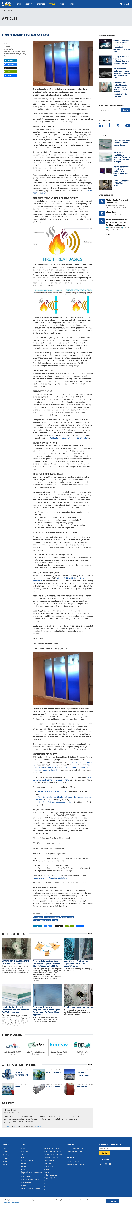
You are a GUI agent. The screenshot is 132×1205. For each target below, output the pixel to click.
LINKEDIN (10, 60)
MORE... (90, 934)
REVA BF (18, 1086)
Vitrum (46, 1190)
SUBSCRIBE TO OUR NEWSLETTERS (111, 105)
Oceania (46, 1169)
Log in (9, 1126)
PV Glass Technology (50, 1175)
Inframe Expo (111, 212)
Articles (52, 4)
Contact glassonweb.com (74, 1152)
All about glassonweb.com (75, 1148)
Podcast (46, 1172)
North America (48, 1166)
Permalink (38, 1126)
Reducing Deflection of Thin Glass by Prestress (121, 183)
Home (4, 10)
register (16, 1126)
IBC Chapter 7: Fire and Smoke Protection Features (69, 438)
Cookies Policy (6, 1202)
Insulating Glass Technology (53, 1148)
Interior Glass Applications (52, 1151)
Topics (62, 4)
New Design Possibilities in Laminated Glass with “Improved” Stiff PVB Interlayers (15, 1009)
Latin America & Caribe (51, 1157)
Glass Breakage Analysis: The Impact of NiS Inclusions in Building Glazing (76, 963)
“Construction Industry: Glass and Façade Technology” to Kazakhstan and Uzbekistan (116, 222)
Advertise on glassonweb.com (76, 1164)
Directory (28, 4)
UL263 (43, 193)
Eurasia (23, 1163)
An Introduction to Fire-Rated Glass (52, 792)
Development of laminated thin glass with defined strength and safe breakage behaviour (121, 73)
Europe (23, 1166)
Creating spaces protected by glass (78, 1007)
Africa (23, 1148)
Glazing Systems (68, 917)
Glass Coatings (26, 1177)
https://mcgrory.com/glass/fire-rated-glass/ (50, 878)
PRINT (9, 71)
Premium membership (73, 1161)
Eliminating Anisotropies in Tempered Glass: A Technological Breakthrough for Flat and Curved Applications (47, 1011)
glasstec (23, 1186)
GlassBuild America (27, 1183)
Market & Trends (49, 1160)
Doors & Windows (27, 1160)
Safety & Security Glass (43, 920)
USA (55, 920)
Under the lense (49, 1181)
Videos (46, 1187)
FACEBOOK (11, 64)
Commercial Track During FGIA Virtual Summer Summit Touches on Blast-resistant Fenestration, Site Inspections (120, 89)
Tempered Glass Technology (52, 1178)
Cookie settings (15, 1202)
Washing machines (53, 1086)
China (23, 1157)
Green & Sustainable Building (30, 1189)
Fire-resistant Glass (53, 917)
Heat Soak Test (82, 1086)
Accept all (113, 1201)
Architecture (25, 1151)
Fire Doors (39, 917)
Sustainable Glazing (53, 1072)
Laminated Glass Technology (53, 1154)
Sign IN (127, 4)
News (19, 4)
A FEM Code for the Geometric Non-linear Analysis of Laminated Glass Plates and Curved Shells (46, 963)
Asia (22, 1154)
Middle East (47, 1163)
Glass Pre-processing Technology (31, 1180)
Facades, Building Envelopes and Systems (31, 1173)
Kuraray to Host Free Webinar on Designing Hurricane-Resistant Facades (121, 59)
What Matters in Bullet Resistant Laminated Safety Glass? (15, 962)
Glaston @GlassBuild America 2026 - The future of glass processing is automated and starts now (121, 46)
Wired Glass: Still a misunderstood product (55, 802)
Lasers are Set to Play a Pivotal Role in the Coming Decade (121, 142)
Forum (71, 4)
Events (23, 1169)
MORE (9, 75)
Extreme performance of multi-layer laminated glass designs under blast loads (121, 171)
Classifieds (40, 4)
